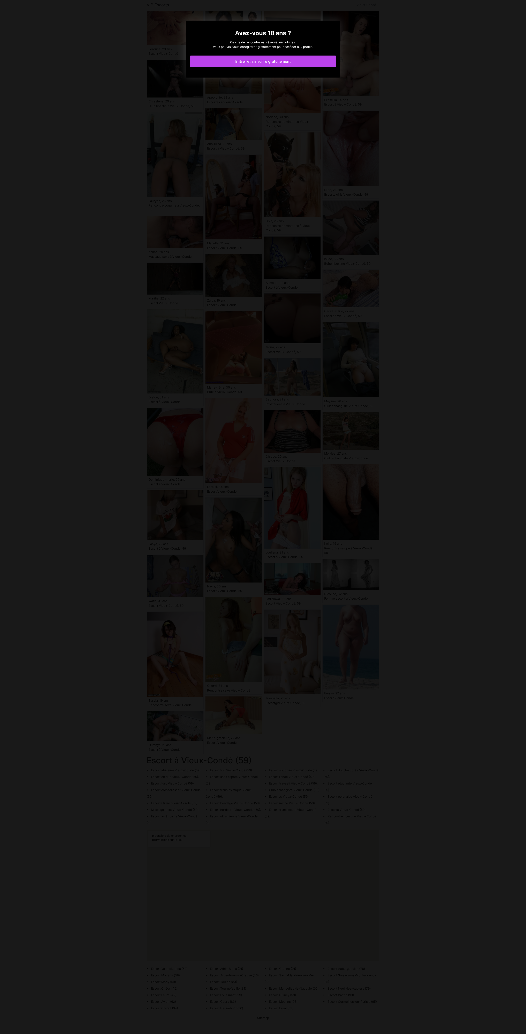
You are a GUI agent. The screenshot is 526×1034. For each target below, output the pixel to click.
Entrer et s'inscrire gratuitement (263, 61)
